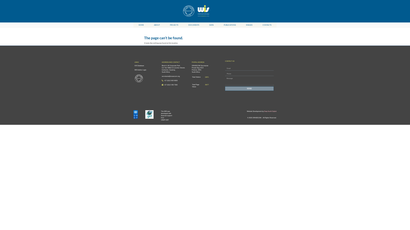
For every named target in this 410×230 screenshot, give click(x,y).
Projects (174, 25)
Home (141, 25)
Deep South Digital (270, 111)
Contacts (267, 25)
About (157, 25)
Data (211, 25)
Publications (230, 25)
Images (249, 25)
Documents (193, 25)
